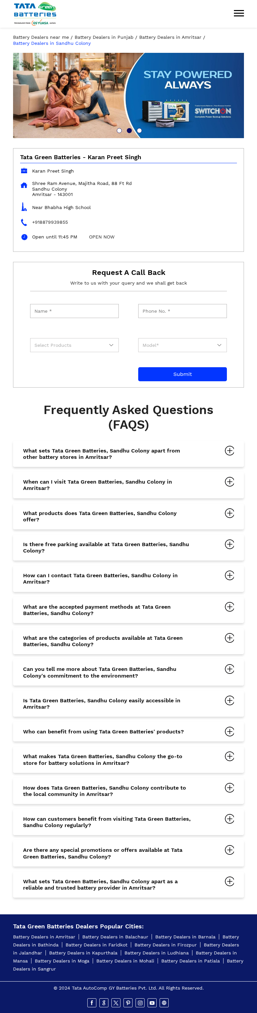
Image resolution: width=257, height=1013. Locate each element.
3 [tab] (138, 129)
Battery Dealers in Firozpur (166, 944)
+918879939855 (50, 222)
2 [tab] (128, 129)
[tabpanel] (128, 95)
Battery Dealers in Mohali (125, 961)
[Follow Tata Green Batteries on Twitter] (116, 1003)
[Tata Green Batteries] (35, 14)
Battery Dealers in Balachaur (115, 936)
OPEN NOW (101, 236)
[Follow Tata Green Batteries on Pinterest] (128, 1003)
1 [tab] (118, 129)
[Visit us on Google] (104, 1003)
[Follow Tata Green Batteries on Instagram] (141, 1003)
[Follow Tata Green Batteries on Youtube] (153, 1003)
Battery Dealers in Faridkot (96, 944)
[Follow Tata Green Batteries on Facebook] (92, 1003)
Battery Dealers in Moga (62, 961)
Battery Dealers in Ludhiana (156, 952)
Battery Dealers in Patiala (190, 961)
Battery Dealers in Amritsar (44, 936)
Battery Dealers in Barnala (185, 936)
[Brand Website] (165, 1003)
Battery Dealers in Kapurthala (83, 952)
